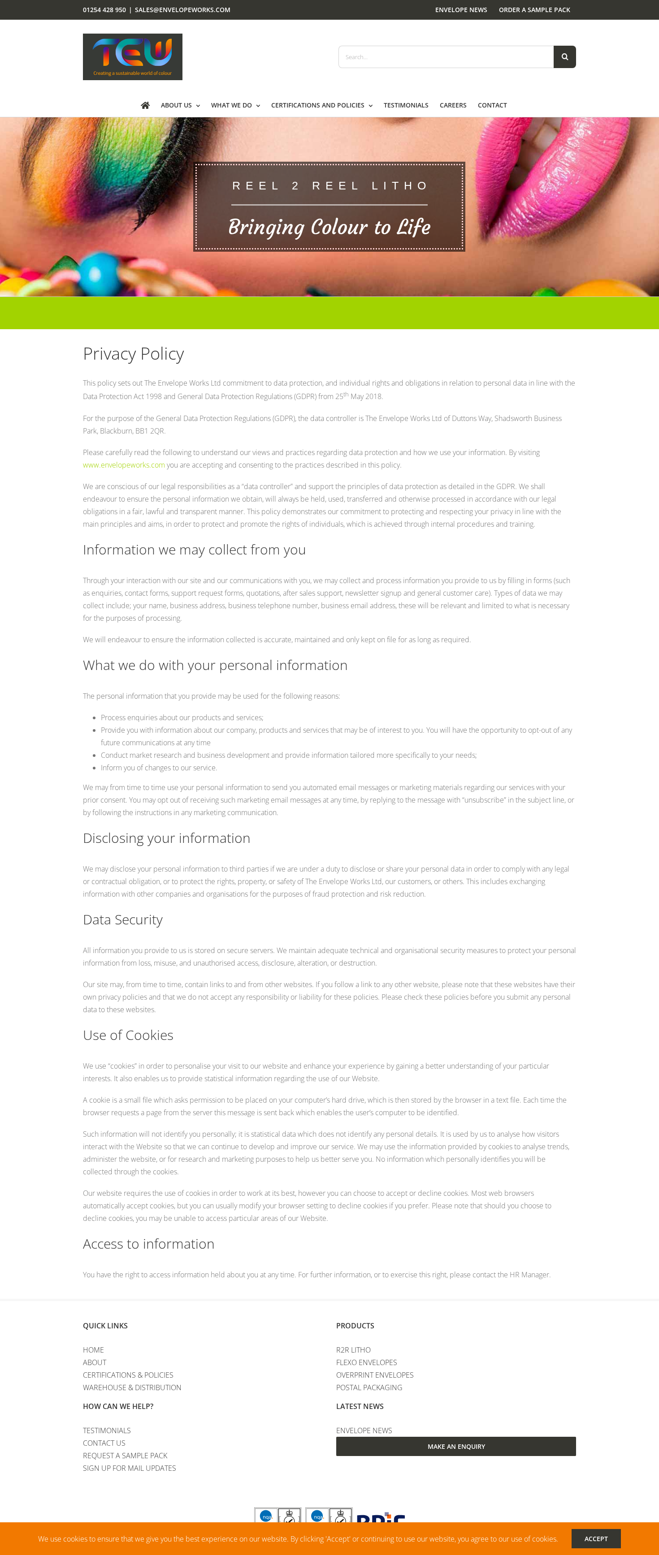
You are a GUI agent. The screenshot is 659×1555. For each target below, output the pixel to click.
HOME (93, 1350)
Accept (596, 1538)
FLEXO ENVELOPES (366, 1362)
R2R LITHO (353, 1350)
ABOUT (94, 1362)
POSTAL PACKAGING (369, 1387)
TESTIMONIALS (107, 1430)
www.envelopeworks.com (124, 465)
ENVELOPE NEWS (364, 1430)
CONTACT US (104, 1443)
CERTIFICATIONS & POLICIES (128, 1375)
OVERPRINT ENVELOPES (375, 1375)
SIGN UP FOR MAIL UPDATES (129, 1468)
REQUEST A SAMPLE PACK (125, 1455)
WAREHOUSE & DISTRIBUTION (132, 1387)
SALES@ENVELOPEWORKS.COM (182, 9)
